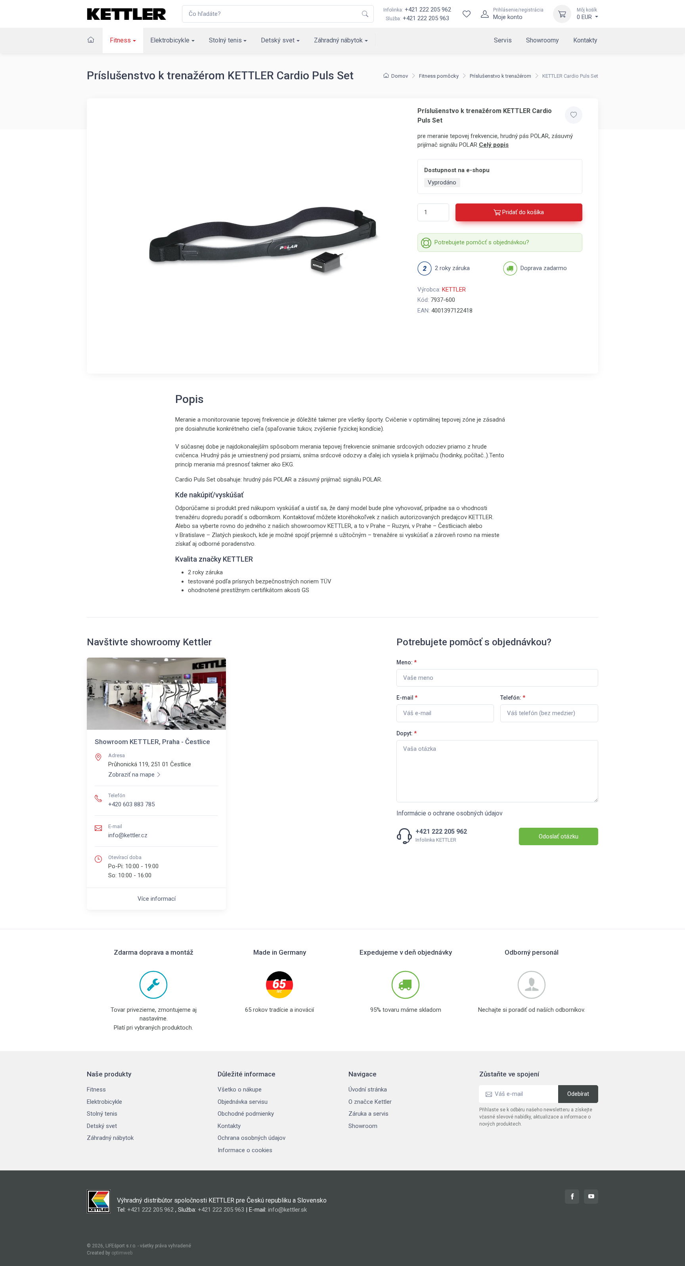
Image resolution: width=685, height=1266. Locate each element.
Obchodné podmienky (246, 1113)
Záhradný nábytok (338, 40)
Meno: (406, 662)
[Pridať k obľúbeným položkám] (573, 115)
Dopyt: (406, 733)
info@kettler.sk (287, 1209)
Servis (503, 40)
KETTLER (454, 289)
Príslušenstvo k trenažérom (500, 76)
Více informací (157, 898)
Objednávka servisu (243, 1101)
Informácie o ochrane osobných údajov (449, 813)
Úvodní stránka (367, 1089)
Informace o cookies (245, 1150)
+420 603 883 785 (131, 804)
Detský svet (278, 40)
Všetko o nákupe (240, 1089)
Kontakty (585, 40)
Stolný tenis (225, 40)
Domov (399, 76)
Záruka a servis (368, 1113)
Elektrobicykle (169, 40)
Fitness (120, 40)
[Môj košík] (562, 14)
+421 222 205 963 (426, 18)
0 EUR (587, 14)
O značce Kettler (370, 1101)
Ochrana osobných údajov (251, 1137)
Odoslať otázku (558, 836)
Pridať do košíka (523, 212)
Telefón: (512, 697)
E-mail (406, 697)
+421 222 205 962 (417, 9)
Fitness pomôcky (439, 76)
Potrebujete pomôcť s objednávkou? (481, 242)
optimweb (121, 1253)
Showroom (362, 1126)
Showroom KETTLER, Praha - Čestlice (152, 742)
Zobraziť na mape (131, 774)
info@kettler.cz (127, 835)
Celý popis (494, 144)
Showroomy (542, 40)
